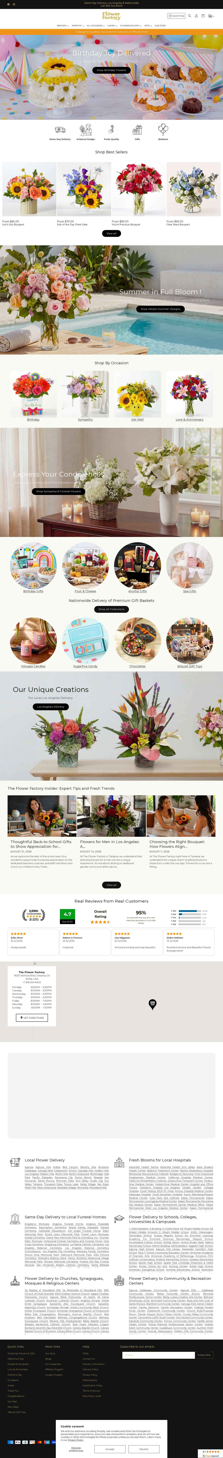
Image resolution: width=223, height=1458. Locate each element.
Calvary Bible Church (69, 1331)
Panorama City (64, 1177)
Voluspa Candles (33, 666)
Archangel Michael (58, 1307)
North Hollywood (79, 1173)
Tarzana (37, 1184)
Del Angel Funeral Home (84, 1230)
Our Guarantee (53, 1364)
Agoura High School (141, 1249)
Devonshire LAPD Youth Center (156, 1317)
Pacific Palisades (42, 1177)
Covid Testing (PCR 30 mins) (157, 1191)
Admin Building (161, 1245)
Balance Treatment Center (163, 1170)
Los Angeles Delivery (50, 706)
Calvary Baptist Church (86, 1327)
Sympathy (85, 419)
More (111, 1137)
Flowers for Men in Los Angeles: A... (110, 844)
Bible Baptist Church (95, 1321)
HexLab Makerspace (160, 1331)
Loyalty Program (54, 1375)
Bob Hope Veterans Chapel (90, 1324)
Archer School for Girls (153, 1266)
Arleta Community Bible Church (89, 1307)
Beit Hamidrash (46, 1317)
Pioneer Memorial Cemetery (61, 1261)
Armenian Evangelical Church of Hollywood (82, 1310)
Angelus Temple (90, 1300)
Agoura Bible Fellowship (65, 1297)
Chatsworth (60, 1170)
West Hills (30, 1187)
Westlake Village (66, 1187)
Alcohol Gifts (137, 591)
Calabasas (30, 1170)
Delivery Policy (90, 1369)
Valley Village (88, 1184)
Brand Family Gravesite (83, 1227)
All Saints (89, 1297)
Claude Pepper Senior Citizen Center (160, 1314)
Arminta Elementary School (183, 1269)
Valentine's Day (16, 1358)
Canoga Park (45, 1170)
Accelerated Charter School (145, 1242)
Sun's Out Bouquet (13, 224)
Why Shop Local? (92, 1396)
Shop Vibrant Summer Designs (160, 309)
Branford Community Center (163, 1303)
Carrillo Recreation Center (176, 1307)
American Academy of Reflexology (172, 1256)
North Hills (61, 1173)
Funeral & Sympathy (18, 1364)
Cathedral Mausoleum (52, 1230)
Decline (143, 1449)
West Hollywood (46, 1187)
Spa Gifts (189, 591)
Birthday (33, 419)
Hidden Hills (101, 1170)
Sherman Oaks (65, 1180)
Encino (73, 1170)
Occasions (13, 1380)
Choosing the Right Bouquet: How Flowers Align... (177, 844)
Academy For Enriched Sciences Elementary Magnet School (171, 1239)
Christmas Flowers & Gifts (21, 1353)
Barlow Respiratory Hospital (196, 1170)
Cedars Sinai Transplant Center (185, 1180)
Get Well (137, 419)
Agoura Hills (43, 1167)
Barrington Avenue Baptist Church (80, 1314)
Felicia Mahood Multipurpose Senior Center (175, 1324)
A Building (155, 1228)
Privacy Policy (75, 1440)
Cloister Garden (191, 1187)
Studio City (96, 1180)
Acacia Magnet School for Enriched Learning (183, 1235)
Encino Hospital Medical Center (194, 1191)
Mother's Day (15, 1375)
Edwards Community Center (145, 1321)
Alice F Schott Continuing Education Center (163, 1252)
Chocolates (138, 666)
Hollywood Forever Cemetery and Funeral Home (73, 1241)
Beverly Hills (88, 1167)
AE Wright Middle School (194, 1228)
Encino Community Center (180, 1321)
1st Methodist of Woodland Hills (82, 1290)
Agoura (29, 1167)
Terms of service (91, 1390)
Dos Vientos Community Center (194, 1317)
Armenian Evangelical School (146, 1269)
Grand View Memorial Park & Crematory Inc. (72, 1237)
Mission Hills (47, 1173)
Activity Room (171, 1242)
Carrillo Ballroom (149, 1307)
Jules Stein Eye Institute (164, 1197)
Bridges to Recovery (181, 1173)
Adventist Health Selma (143, 1167)
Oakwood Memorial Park (76, 1254)
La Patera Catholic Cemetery (87, 1244)
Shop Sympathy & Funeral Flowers (58, 491)
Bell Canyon (70, 1167)
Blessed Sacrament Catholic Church (47, 1324)
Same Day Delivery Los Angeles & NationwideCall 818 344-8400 (111, 4)
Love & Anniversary (190, 419)
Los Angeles (32, 1173)
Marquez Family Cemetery (92, 1251)
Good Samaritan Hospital (167, 1194)
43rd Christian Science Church (72, 1293)
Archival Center (178, 1266)
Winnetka (82, 1187)
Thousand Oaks (53, 1184)
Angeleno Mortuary (37, 1224)
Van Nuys (102, 1184)
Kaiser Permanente (192, 1197)
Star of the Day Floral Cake (72, 224)
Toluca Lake (71, 1184)
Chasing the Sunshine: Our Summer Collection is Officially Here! (111, 31)
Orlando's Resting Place (52, 1258)
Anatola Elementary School (172, 1259)
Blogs (48, 1358)
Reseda (98, 1177)
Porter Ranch (83, 1177)
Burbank (103, 1167)
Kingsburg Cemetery (57, 1244)
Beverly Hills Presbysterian (65, 1321)
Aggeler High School (201, 1245)
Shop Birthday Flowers (111, 70)
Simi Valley (82, 1180)
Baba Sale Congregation (40, 1314)
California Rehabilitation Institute (147, 1180)
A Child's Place (170, 1228)
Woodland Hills (98, 1187)
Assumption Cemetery (52, 1227)
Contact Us (89, 1358)
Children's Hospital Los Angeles (160, 1187)
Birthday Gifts (33, 591)
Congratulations (16, 1396)
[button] (189, 15)
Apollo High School (150, 1262)
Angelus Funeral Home (67, 1224)
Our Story (50, 1353)
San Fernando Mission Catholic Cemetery (63, 1264)
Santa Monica (46, 1180)
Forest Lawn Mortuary (94, 1234)
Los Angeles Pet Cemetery (58, 1251)
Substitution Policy (93, 1385)
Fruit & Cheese (85, 591)
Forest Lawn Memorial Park (62, 1234)
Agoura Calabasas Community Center (153, 1290)
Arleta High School (201, 1266)
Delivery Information (94, 1364)
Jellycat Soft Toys (189, 666)
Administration (179, 1245)
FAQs (85, 1353)
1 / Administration (138, 1228)
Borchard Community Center (168, 1300)
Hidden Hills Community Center (193, 1331)
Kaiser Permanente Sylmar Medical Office (179, 1204)
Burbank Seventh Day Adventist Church (48, 1327)
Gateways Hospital (140, 1194)
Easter (11, 1385)
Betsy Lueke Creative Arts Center (182, 1297)
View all (112, 233)
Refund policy (90, 1380)
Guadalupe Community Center (178, 1327)
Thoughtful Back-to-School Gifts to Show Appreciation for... (41, 844)
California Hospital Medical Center (190, 1177)
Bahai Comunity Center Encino (178, 1293)
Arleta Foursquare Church (40, 1310)
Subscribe (204, 1355)
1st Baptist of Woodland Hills (43, 1290)
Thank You (13, 1390)
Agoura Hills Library (168, 1249)
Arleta (56, 1167)
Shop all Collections (111, 609)
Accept (110, 1449)
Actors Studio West (192, 1242)
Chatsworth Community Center (166, 1310)
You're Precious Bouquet (126, 224)
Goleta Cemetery (35, 1237)
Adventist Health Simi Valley (177, 1167)
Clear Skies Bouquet (178, 224)
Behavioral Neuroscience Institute (149, 1173)
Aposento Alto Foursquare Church (72, 1303)
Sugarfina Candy (85, 666)
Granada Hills (85, 1170)
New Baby (13, 1407)
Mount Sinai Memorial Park (42, 1254)
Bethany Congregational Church (77, 1317)
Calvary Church (91, 1331)
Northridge (96, 1173)
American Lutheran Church (62, 1300)
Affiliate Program (54, 1369)
